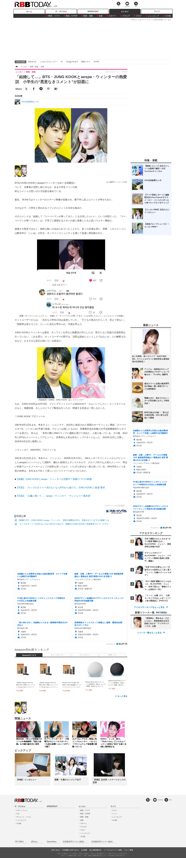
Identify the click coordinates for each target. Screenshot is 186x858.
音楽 (101, 16)
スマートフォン (22, 810)
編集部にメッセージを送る (118, 182)
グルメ (114, 810)
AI (62, 62)
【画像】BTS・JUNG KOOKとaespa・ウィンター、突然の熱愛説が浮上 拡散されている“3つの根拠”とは (63, 520)
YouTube (160, 799)
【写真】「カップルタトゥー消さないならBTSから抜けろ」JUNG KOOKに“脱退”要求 (60, 487)
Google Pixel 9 (72, 62)
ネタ (17, 814)
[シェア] (34, 89)
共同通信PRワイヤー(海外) (102, 842)
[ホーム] (16, 67)
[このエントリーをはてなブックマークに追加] (56, 89)
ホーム (29, 11)
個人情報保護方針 (95, 850)
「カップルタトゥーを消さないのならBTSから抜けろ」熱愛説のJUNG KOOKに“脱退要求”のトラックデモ (63, 524)
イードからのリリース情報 (113, 850)
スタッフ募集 (128, 850)
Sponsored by (110, 644)
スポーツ (112, 16)
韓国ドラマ (85, 62)
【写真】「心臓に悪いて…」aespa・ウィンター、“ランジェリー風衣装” (53, 496)
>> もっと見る (121, 696)
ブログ (139, 16)
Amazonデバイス (29, 655)
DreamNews (52, 842)
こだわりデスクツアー (48, 62)
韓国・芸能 (88, 16)
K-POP (96, 62)
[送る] (41, 89)
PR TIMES (19, 842)
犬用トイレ (112, 655)
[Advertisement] (93, 40)
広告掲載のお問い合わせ (70, 850)
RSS (170, 799)
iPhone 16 (32, 62)
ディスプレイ (85, 655)
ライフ (157, 11)
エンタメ (125, 11)
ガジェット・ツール (23, 817)
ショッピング (153, 16)
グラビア (126, 16)
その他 (168, 16)
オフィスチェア (57, 655)
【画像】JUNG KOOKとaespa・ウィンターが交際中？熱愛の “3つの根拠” (54, 479)
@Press (34, 842)
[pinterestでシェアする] (48, 89)
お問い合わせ (55, 850)
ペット (114, 814)
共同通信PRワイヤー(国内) (73, 842)
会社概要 (84, 850)
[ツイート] (26, 89)
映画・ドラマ (54, 16)
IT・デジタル (61, 11)
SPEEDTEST (93, 11)
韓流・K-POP (71, 16)
